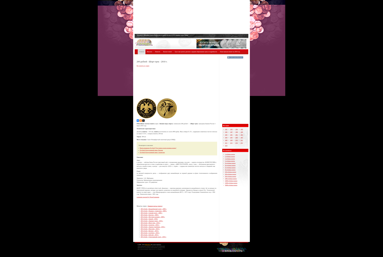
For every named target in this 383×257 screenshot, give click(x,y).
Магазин (149, 51)
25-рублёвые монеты (230, 167)
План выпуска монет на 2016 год (230, 51)
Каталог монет (167, 51)
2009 (231, 140)
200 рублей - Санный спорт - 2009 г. (151, 213)
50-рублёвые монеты (230, 170)
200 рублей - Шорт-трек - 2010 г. (150, 223)
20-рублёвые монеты (230, 165)
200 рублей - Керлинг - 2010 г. (150, 231)
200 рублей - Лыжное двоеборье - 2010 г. (153, 227)
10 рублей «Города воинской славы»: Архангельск (152, 152)
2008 (226, 140)
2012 (226, 143)
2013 (231, 143)
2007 (242, 137)
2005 (231, 137)
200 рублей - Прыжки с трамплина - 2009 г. (154, 211)
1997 (231, 132)
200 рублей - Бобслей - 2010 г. (150, 235)
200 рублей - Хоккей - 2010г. (149, 219)
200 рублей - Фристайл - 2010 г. (150, 229)
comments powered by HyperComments (148, 197)
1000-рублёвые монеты (231, 178)
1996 (226, 132)
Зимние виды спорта (155, 206)
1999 (242, 132)
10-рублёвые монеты (230, 163)
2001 (231, 135)
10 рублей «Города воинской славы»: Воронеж (151, 150)
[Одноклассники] (140, 120)
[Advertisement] (191, 17)
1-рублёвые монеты (230, 154)
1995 (242, 129)
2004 (226, 137)
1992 (226, 129)
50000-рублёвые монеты (231, 185)
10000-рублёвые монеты (231, 181)
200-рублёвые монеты (230, 174)
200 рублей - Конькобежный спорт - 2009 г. (154, 209)
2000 (226, 135)
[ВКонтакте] (138, 120)
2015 (242, 143)
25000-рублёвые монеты (231, 183)
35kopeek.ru (148, 244)
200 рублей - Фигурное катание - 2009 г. (153, 217)
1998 (236, 132)
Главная (141, 51)
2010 (236, 140)
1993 (231, 129)
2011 (242, 140)
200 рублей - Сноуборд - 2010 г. (150, 233)
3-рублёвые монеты (230, 159)
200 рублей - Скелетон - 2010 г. (150, 225)
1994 (236, 129)
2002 (236, 135)
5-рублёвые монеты (230, 161)
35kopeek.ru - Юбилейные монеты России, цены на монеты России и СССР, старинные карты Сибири (162, 35)
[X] (143, 120)
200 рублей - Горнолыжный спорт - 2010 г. (153, 237)
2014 (236, 143)
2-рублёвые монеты (230, 156)
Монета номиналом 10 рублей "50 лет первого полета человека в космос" (158, 148)
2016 (226, 145)
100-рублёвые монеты (230, 172)
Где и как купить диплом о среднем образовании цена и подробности (196, 51)
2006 (236, 137)
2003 (242, 135)
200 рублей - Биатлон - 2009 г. (150, 215)
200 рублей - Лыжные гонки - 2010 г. (152, 221)
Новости (157, 51)
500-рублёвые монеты (230, 176)
